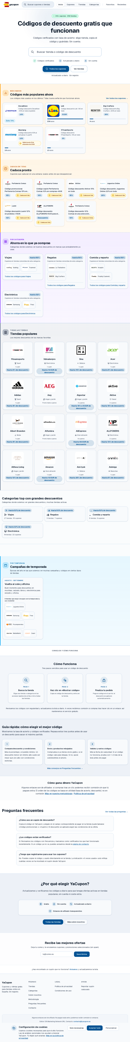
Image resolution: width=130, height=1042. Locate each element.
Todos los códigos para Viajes (18, 276)
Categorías (94, 4)
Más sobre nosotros (76, 922)
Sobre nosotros (34, 995)
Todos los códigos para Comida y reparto (107, 285)
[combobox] (65, 51)
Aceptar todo (95, 1028)
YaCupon (7, 982)
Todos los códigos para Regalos (61, 285)
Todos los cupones (57, 69)
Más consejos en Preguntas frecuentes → (65, 768)
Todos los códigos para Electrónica (20, 313)
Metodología (33, 999)
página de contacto (81, 844)
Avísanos (73, 969)
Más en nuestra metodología (58, 793)
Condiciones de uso (63, 991)
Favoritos (110, 4)
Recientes (121, 4)
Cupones (71, 4)
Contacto (32, 1008)
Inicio (60, 4)
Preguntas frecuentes (37, 1003)
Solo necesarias (77, 1028)
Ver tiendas (79, 69)
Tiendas (81, 4)
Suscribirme (82, 954)
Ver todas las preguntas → (116, 812)
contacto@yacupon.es (82, 1022)
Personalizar (111, 1028)
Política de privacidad (84, 793)
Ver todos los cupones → (117, 98)
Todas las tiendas (53, 922)
